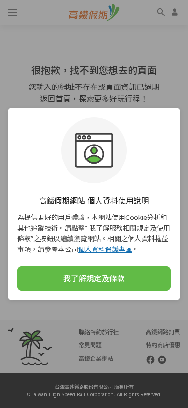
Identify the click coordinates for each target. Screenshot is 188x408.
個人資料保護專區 (105, 249)
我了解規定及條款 (94, 278)
